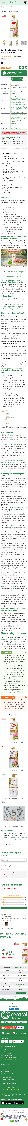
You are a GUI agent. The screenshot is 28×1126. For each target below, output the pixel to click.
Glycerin (18, 227)
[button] (12, 996)
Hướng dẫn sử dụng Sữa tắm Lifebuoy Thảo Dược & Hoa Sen (13, 162)
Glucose (5, 231)
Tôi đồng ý (12, 1008)
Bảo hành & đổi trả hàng (7, 1074)
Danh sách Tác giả (6, 1078)
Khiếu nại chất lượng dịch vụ (8, 1059)
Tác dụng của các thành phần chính (12, 182)
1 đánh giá (19, 56)
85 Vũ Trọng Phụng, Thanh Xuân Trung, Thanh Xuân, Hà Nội (14, 1094)
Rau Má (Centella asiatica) (19, 118)
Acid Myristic (14, 106)
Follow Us (4, 1038)
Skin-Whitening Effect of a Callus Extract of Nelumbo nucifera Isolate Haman (15, 838)
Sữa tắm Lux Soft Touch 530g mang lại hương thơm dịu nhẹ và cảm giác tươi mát (13, 307)
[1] (20, 490)
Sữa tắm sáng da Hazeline (15, 444)
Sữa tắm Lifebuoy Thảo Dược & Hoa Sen (21, 967)
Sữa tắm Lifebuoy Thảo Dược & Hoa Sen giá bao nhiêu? (13, 184)
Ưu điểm (6, 190)
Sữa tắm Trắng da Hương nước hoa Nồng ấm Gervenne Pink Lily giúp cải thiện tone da (14, 274)
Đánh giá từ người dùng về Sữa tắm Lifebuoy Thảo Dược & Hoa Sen (13, 177)
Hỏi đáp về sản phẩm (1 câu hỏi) (12, 854)
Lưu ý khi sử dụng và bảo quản (11, 167)
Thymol (13, 107)
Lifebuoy (13, 84)
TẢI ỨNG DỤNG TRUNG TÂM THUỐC (11, 1099)
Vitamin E (8, 464)
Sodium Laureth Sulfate (20, 108)
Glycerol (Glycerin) (21, 99)
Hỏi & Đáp (16, 149)
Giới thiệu (3, 1049)
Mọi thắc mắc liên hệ (10, 1083)
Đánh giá (25, 149)
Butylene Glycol (21, 106)
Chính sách (6, 1065)
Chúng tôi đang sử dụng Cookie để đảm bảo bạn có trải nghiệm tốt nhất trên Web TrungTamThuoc (13, 1004)
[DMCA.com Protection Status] (11, 1121)
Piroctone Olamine (19, 102)
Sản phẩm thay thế (8, 180)
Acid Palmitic (18, 107)
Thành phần (6, 156)
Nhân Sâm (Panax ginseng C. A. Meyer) (18, 120)
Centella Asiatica (18, 507)
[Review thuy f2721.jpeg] (6, 924)
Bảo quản (8, 174)
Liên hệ (3, 1051)
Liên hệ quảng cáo (6, 1061)
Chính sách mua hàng (7, 1070)
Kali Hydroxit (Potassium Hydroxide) (17, 110)
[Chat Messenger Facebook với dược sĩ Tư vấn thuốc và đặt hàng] (4, 74)
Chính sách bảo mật (13, 1006)
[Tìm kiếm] (25, 6)
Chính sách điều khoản (7, 1068)
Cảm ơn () (10, 928)
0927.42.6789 (12, 1089)
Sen (20, 203)
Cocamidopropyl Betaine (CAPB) (18, 104)
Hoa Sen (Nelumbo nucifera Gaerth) (17, 116)
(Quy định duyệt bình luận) (9, 888)
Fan (7, 1033)
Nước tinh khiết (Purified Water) (18, 111)
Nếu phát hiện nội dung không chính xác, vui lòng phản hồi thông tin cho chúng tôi (14, 133)
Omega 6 (19, 101)
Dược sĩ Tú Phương (12, 137)
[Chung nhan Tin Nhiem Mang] (17, 1121)
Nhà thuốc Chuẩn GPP (7, 1053)
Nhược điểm (7, 192)
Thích (3, 870)
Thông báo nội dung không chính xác (11, 1057)
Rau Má (9, 507)
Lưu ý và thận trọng (10, 169)
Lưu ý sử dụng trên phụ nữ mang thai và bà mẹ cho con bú (13, 171)
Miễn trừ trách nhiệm (7, 1055)
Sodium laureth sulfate (8, 586)
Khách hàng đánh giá (11, 884)
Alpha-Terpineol (15, 98)
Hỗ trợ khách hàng (9, 1046)
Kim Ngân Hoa (11, 494)
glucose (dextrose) (20, 984)
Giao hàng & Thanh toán (7, 1076)
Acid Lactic (13, 101)
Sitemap (3, 1079)
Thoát (17, 1008)
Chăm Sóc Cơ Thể (15, 128)
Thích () (5, 876)
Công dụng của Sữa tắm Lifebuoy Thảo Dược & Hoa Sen (13, 159)
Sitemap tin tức (11, 1079)
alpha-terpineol (21, 983)
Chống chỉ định (7, 165)
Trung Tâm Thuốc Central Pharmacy (12, 640)
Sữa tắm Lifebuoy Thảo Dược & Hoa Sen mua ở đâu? (12, 188)
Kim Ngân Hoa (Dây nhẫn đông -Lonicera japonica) (19, 115)
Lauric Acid (14, 109)
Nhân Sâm (10, 525)
